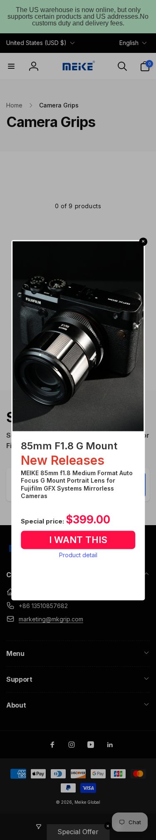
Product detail (78, 555)
